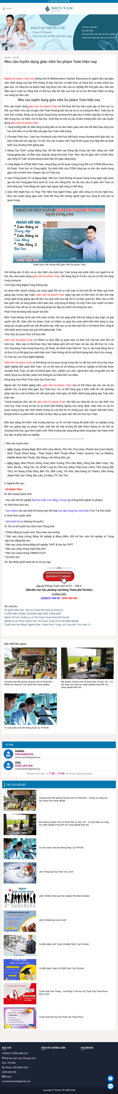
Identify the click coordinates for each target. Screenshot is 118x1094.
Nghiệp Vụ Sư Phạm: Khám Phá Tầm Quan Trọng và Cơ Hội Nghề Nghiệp (41, 621)
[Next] (112, 32)
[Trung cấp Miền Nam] (59, 9)
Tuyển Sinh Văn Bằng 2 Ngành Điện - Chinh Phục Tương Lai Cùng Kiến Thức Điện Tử (47, 624)
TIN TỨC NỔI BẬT (16, 784)
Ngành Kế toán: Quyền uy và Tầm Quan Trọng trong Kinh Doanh (36, 617)
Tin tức (16, 58)
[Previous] (6, 32)
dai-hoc (8, 58)
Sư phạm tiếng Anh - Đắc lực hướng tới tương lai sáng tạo (33, 610)
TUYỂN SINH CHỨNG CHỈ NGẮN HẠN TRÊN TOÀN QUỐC (32, 613)
